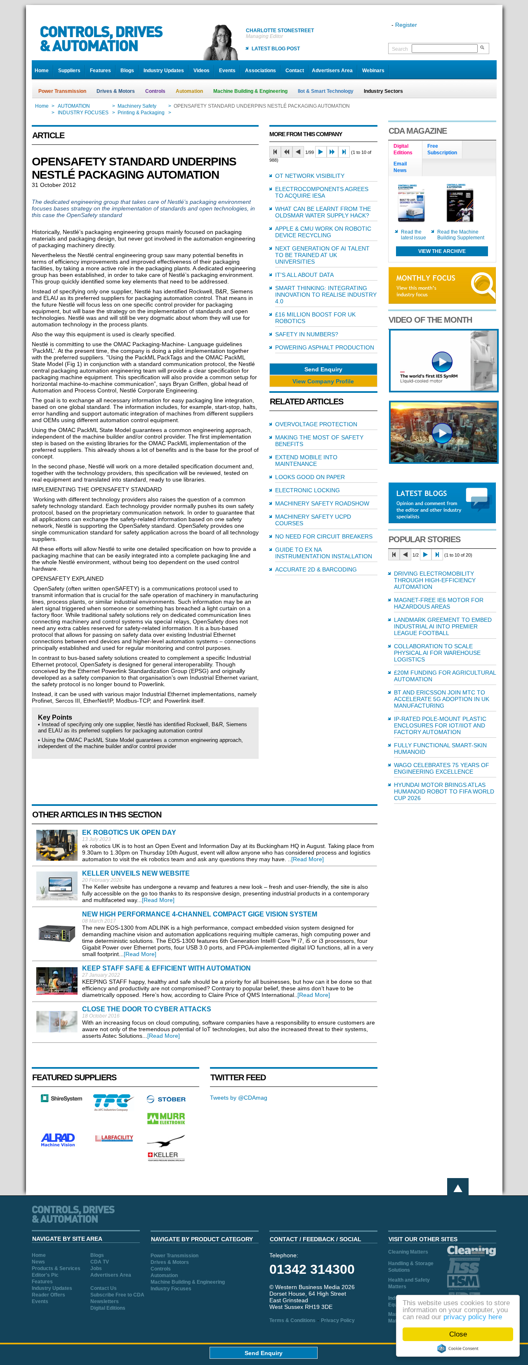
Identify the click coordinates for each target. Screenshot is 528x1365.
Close (458, 1334)
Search (400, 49)
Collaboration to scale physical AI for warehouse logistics (437, 653)
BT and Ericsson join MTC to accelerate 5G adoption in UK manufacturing (441, 699)
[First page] (275, 152)
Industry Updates (164, 70)
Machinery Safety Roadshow (322, 503)
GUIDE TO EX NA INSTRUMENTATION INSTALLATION (323, 553)
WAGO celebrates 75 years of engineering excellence (441, 768)
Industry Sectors (383, 91)
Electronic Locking (307, 490)
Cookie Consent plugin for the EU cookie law (457, 1348)
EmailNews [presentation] (400, 167)
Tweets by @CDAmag (238, 1097)
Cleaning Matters (408, 1252)
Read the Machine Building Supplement (460, 235)
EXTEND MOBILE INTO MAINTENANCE (306, 460)
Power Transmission (62, 91)
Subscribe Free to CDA (117, 1295)
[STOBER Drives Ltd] (166, 1101)
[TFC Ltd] (113, 1109)
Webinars (373, 70)
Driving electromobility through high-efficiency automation (435, 580)
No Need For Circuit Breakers (323, 536)
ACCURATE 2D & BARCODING (316, 569)
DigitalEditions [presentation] (403, 149)
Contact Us (103, 1288)
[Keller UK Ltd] (166, 1160)
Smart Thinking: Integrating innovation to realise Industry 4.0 (326, 295)
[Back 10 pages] (286, 152)
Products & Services (56, 1268)
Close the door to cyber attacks (146, 1009)
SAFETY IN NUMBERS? (306, 334)
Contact (294, 70)
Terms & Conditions (292, 1320)
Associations (260, 70)
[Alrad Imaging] (61, 1145)
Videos (201, 70)
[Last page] (344, 152)
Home (42, 70)
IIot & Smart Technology (326, 91)
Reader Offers (48, 1295)
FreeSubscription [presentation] (442, 149)
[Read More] (307, 859)
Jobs (96, 1268)
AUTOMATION (74, 106)
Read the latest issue (413, 235)
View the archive (442, 251)
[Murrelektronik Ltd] (166, 1126)
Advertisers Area (332, 70)
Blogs (127, 70)
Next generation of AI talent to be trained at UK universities (322, 255)
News (38, 1262)
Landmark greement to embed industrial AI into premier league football (443, 626)
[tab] (405, 150)
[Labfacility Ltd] (113, 1141)
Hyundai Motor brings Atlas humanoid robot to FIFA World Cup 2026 (444, 791)
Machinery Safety (137, 106)
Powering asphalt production (324, 347)
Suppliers (69, 70)
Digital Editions (107, 1308)
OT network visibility (309, 175)
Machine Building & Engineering (250, 91)
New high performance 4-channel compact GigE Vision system (199, 914)
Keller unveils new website (136, 873)
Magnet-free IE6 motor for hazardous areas (438, 603)
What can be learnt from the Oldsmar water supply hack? (323, 212)
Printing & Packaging (141, 113)
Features (100, 70)
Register (406, 24)
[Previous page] (298, 152)
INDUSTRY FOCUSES (83, 113)
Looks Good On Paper (310, 477)
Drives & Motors (116, 91)
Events (227, 70)
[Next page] (321, 152)
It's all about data (304, 275)
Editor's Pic (45, 1275)
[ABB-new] (444, 390)
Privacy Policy (338, 1320)
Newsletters (104, 1301)
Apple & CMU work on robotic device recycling (323, 232)
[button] (323, 369)
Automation (189, 91)
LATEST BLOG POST (276, 49)
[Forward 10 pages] (332, 152)
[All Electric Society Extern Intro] (444, 461)
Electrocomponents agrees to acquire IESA (321, 192)
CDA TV (99, 1262)
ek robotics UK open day (129, 832)
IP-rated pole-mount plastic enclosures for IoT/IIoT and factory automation (440, 725)
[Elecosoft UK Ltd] (61, 1100)
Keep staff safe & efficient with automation (166, 968)
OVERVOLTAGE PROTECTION (316, 424)
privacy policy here (472, 1317)
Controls (155, 91)
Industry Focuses (171, 1289)
